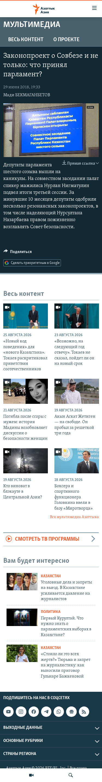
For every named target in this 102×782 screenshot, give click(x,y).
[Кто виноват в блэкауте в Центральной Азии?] (25, 460)
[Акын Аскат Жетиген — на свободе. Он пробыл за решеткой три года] (76, 391)
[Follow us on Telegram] (46, 711)
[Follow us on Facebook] (34, 711)
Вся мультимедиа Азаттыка (74, 517)
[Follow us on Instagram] (21, 711)
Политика (50, 612)
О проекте (66, 40)
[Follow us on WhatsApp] (59, 711)
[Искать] (71, 775)
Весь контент (26, 40)
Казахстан (51, 576)
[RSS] (84, 711)
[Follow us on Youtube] (8, 711)
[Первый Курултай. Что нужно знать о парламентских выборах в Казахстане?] (22, 617)
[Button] (18, 253)
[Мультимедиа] (31, 775)
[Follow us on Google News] (71, 711)
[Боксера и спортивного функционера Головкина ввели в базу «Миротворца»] (76, 460)
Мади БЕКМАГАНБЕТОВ (26, 95)
